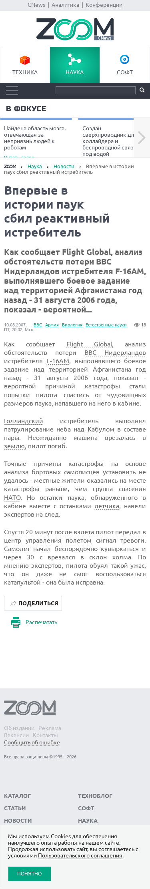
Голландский (23, 420)
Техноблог (95, 796)
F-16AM (57, 360)
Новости (64, 166)
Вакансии (16, 735)
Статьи (15, 808)
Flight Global (89, 344)
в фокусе (26, 108)
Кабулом (101, 429)
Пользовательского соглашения (80, 855)
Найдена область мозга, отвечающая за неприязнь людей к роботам (35, 142)
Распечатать (41, 622)
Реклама (49, 728)
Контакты (45, 735)
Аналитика (65, 5)
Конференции (104, 5)
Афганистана (112, 369)
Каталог (17, 796)
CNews (36, 5)
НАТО (12, 497)
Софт (125, 72)
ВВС (38, 324)
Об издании (19, 728)
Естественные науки (106, 324)
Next (142, 138)
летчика (106, 505)
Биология (72, 324)
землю (14, 445)
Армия (52, 324)
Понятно (29, 873)
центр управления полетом (48, 540)
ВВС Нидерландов (115, 352)
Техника (25, 72)
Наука (75, 72)
